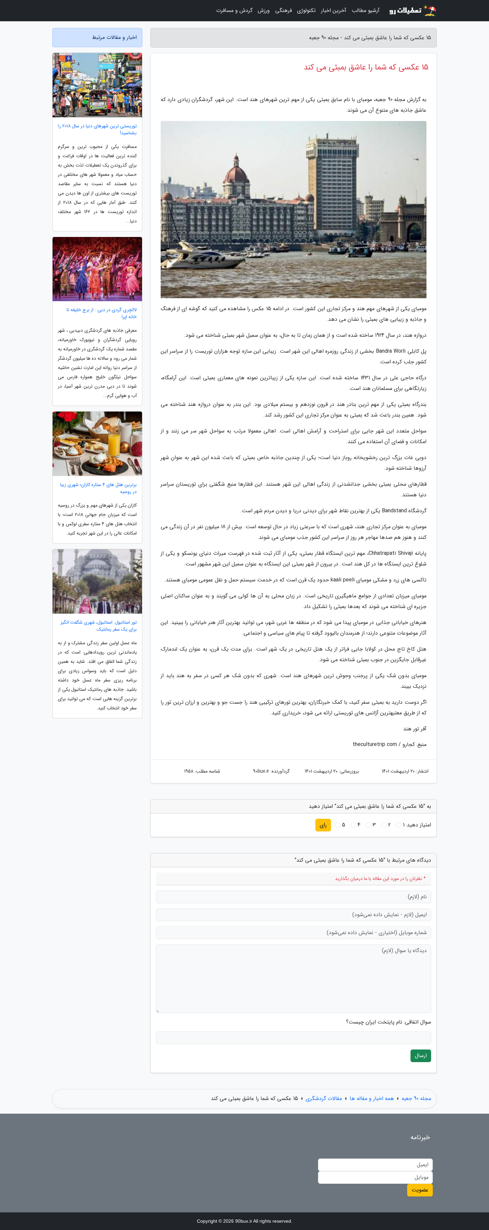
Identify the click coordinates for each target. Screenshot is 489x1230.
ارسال (421, 1055)
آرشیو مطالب (366, 10)
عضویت (419, 1190)
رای (323, 825)
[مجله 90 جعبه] (412, 11)
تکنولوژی (306, 10)
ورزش (264, 10)
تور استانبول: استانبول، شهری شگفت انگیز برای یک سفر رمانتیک (99, 626)
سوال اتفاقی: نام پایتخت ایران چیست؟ (388, 1022)
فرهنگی (283, 10)
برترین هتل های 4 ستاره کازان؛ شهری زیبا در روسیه (98, 488)
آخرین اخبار (333, 10)
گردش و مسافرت (234, 10)
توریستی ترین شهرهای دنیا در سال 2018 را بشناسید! (97, 130)
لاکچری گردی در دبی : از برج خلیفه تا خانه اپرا (102, 313)
